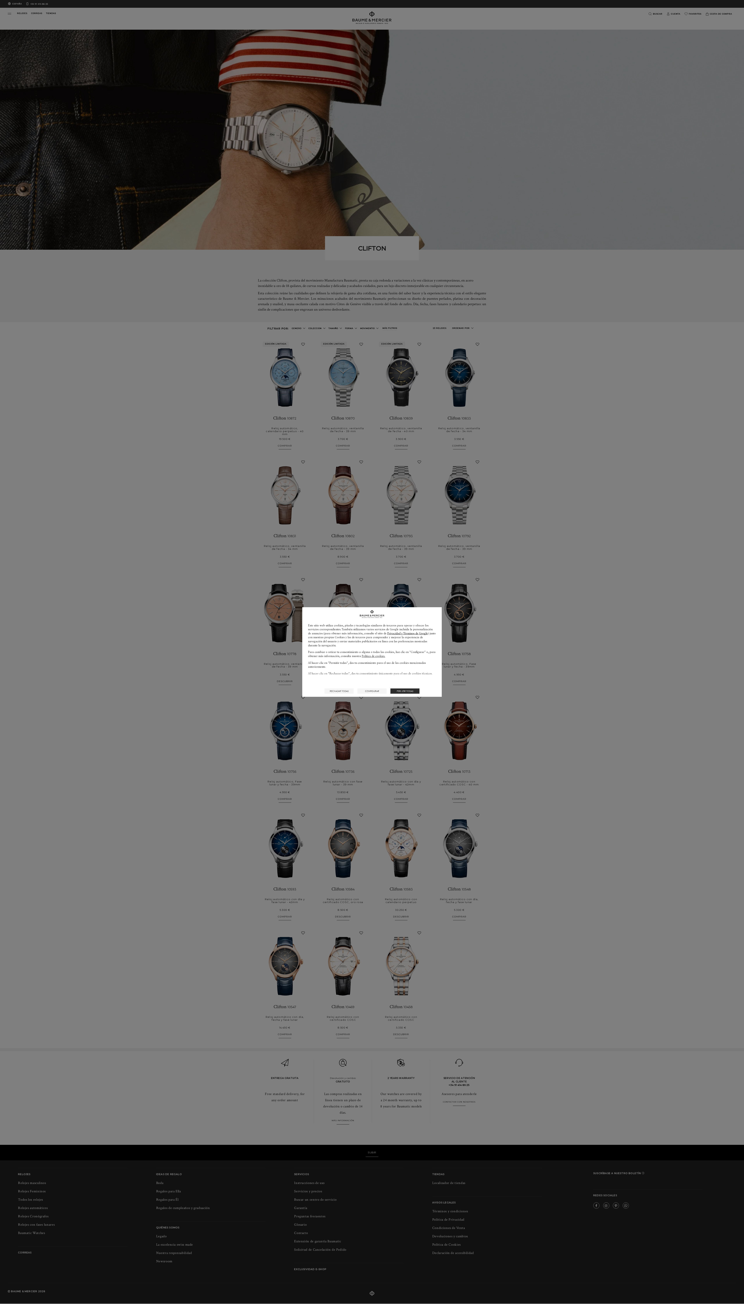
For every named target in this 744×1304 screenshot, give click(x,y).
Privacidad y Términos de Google (407, 633)
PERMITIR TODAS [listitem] (405, 691)
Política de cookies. (373, 656)
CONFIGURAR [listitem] (372, 691)
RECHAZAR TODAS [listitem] (339, 691)
